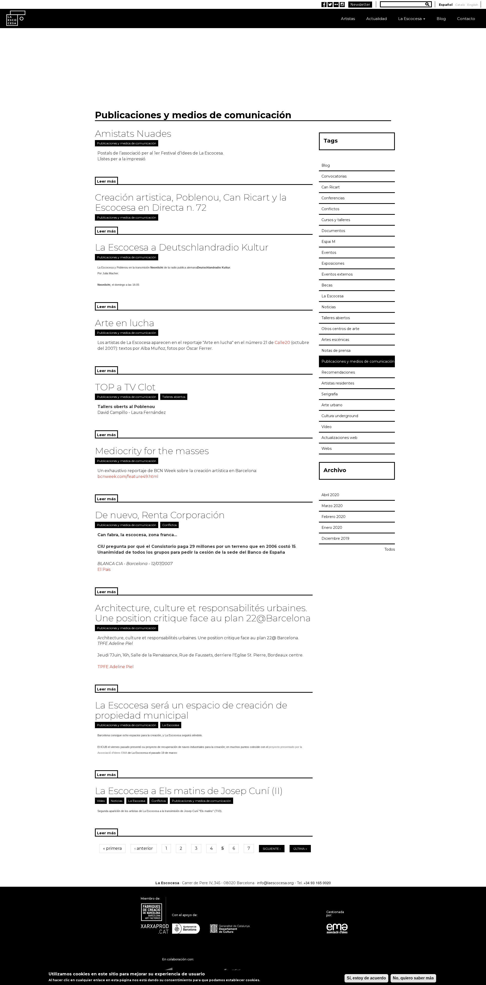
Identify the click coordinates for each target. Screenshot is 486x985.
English (472, 5)
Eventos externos (337, 274)
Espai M (328, 241)
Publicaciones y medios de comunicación (126, 143)
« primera (112, 848)
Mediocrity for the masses (152, 450)
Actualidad (376, 18)
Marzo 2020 (332, 506)
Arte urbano (331, 405)
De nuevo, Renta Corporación (160, 514)
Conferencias (333, 198)
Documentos (333, 230)
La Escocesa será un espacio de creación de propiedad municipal (191, 710)
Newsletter (360, 4)
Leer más (107, 181)
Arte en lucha (124, 323)
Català (460, 5)
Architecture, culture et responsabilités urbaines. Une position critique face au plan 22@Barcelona (203, 613)
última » (300, 849)
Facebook (324, 4)
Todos (389, 549)
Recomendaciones (338, 372)
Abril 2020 (330, 495)
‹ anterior (143, 848)
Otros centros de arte (340, 328)
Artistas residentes (337, 383)
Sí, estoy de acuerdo (366, 978)
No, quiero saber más (413, 978)
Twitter (330, 4)
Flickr (336, 4)
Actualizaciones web (339, 437)
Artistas (348, 18)
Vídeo (101, 801)
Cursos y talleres (335, 220)
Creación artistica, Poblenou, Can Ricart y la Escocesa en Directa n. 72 (191, 202)
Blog (441, 18)
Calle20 (282, 342)
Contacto (466, 18)
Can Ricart (330, 187)
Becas (326, 285)
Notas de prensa (336, 350)
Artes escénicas (335, 339)
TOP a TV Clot (125, 387)
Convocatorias (334, 176)
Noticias (116, 801)
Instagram (342, 4)
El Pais (103, 569)
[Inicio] (15, 17)
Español (446, 5)
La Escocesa (410, 18)
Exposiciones (332, 263)
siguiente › (272, 849)
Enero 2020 (331, 527)
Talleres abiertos (173, 397)
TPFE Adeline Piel (115, 666)
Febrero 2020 (333, 516)
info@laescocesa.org (275, 883)
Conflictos (169, 525)
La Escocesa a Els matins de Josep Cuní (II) (189, 790)
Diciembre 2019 (335, 538)
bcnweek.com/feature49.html (127, 476)
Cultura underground (339, 416)
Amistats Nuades (133, 133)
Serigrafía (329, 394)
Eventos (328, 252)
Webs (326, 448)
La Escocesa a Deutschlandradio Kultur (182, 247)
